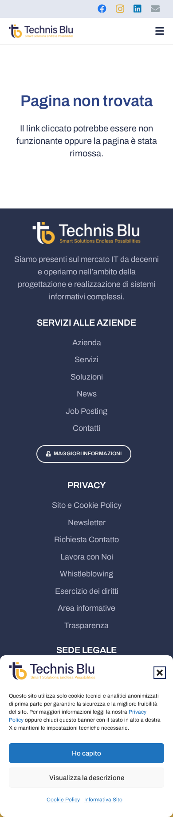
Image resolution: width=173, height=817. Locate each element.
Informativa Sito (103, 800)
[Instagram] (120, 9)
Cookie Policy (63, 800)
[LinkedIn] (137, 9)
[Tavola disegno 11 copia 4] (41, 31)
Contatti (86, 428)
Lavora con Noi (86, 556)
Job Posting (86, 411)
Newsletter (87, 522)
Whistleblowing (86, 573)
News (87, 393)
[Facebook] (102, 9)
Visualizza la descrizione (86, 777)
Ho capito (86, 753)
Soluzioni (87, 376)
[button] (159, 672)
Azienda (86, 342)
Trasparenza (86, 625)
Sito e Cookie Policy (87, 505)
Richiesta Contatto (86, 539)
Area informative (86, 608)
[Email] (155, 9)
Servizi (86, 359)
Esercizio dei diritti (86, 591)
